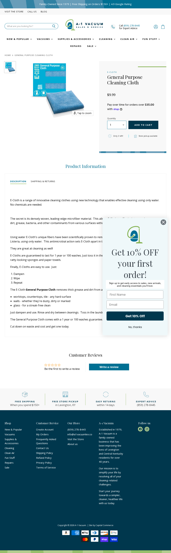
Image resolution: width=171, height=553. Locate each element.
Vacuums (44, 39)
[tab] (18, 181)
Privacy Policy (44, 462)
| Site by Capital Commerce (100, 525)
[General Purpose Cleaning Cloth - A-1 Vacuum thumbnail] (10, 67)
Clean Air (127, 39)
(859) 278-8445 (132, 25)
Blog (44, 11)
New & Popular (18, 39)
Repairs (75, 46)
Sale (90, 46)
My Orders (42, 434)
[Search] (53, 26)
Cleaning (106, 39)
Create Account (45, 429)
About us (72, 444)
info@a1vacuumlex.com (80, 434)
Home (8, 55)
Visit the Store (14, 11)
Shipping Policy (44, 453)
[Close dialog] (163, 222)
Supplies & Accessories (75, 39)
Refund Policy (44, 457)
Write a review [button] (109, 367)
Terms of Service (46, 467)
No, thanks (135, 327)
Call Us (32, 11)
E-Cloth (112, 72)
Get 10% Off (135, 316)
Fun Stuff (150, 39)
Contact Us (42, 448)
